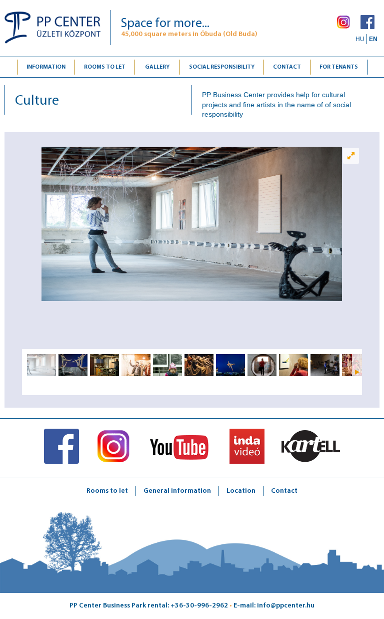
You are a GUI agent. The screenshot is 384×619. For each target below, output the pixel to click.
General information (177, 491)
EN (373, 39)
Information (46, 67)
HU (360, 39)
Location (241, 491)
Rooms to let (105, 67)
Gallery (157, 67)
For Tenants (339, 67)
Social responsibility (221, 67)
